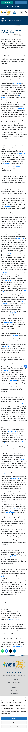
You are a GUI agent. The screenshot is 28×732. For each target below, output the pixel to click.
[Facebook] (15, 672)
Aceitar (14, 718)
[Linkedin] (12, 672)
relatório (15, 508)
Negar (14, 722)
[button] (26, 698)
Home (2, 20)
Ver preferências (14, 726)
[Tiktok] (21, 672)
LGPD (13, 730)
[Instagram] (10, 672)
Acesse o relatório (12, 49)
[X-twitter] (7, 672)
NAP (6, 20)
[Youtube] (18, 672)
